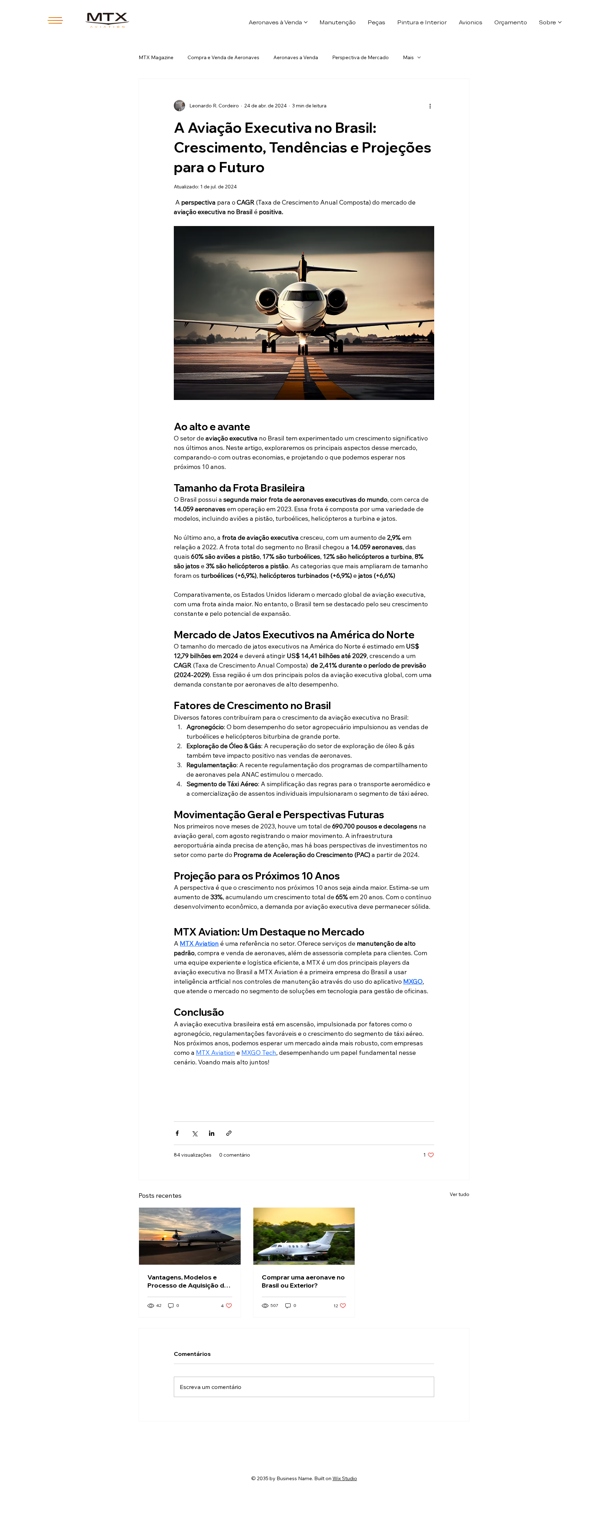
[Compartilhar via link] (229, 1133)
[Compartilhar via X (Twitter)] (194, 1133)
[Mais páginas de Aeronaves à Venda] (306, 22)
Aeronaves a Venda (295, 57)
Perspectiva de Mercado (360, 57)
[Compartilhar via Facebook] (177, 1133)
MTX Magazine (156, 57)
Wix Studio (344, 1478)
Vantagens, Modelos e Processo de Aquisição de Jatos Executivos (187, 1281)
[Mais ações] (430, 105)
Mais (408, 57)
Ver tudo (459, 1194)
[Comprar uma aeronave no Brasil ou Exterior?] (304, 1236)
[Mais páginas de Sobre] (560, 22)
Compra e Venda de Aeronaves (223, 57)
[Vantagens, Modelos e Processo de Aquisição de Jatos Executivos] (190, 1236)
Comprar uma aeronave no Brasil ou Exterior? (303, 1281)
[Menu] (56, 20)
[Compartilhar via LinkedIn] (211, 1133)
